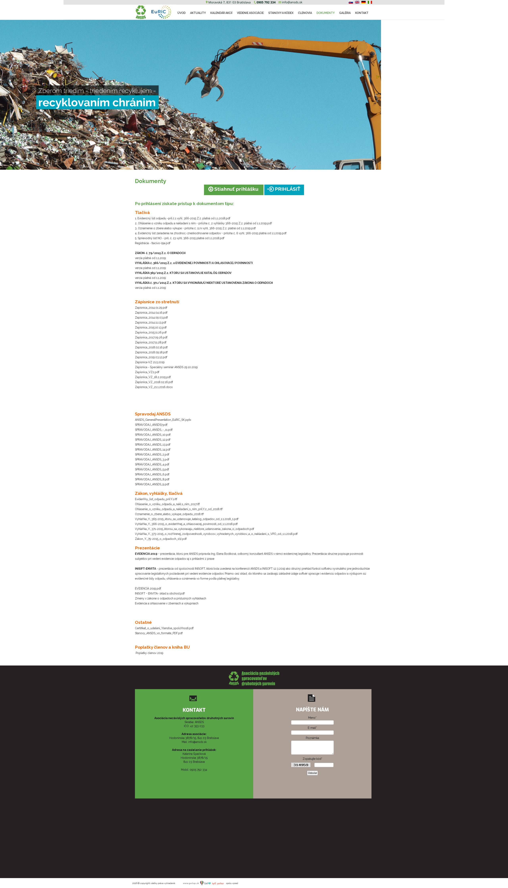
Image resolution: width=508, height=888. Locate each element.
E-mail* (312, 727)
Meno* (312, 717)
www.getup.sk (191, 883)
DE (363, 2)
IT (370, 2)
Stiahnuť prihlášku (236, 189)
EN (357, 2)
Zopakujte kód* (312, 758)
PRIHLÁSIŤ (287, 189)
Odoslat (312, 772)
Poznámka (312, 738)
